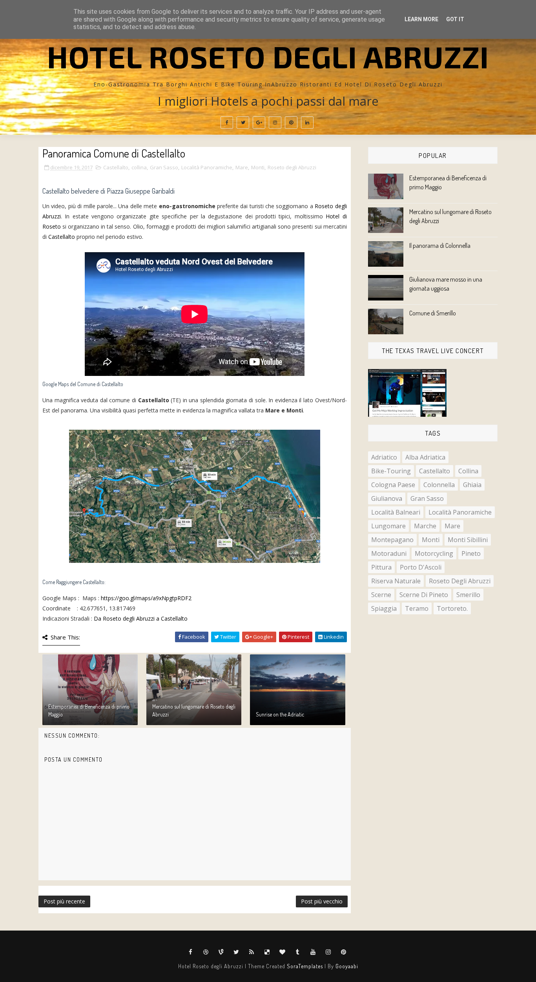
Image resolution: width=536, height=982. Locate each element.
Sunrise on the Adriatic (280, 714)
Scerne (381, 594)
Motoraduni (389, 553)
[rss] (252, 952)
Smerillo (468, 594)
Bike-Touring (391, 471)
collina (139, 167)
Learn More (421, 19)
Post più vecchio (322, 901)
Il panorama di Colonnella (439, 245)
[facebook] (227, 122)
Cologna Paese (393, 484)
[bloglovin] (282, 952)
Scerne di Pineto (423, 594)
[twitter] (243, 122)
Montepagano (392, 539)
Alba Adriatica (425, 457)
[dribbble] (206, 952)
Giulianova (386, 498)
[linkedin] (307, 122)
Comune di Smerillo (432, 313)
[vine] (221, 952)
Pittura (381, 567)
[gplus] (259, 122)
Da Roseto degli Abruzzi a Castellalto (141, 618)
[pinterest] (291, 122)
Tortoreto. (452, 608)
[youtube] (313, 952)
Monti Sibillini (468, 539)
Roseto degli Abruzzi (292, 167)
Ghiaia (472, 484)
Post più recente (64, 901)
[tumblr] (298, 952)
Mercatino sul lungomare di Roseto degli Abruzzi (193, 710)
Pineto (471, 553)
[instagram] (275, 122)
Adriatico (384, 457)
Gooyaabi (346, 966)
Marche (425, 526)
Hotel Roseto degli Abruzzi (268, 56)
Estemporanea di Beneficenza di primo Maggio (88, 710)
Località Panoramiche (206, 167)
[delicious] (267, 952)
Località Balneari (395, 512)
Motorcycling (434, 553)
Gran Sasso (164, 167)
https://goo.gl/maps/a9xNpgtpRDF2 (146, 598)
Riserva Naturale (396, 581)
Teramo (416, 608)
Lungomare (388, 526)
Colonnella (439, 484)
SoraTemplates (305, 966)
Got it (455, 19)
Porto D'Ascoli (420, 567)
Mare (241, 167)
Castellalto (115, 167)
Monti (257, 167)
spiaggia (384, 608)
